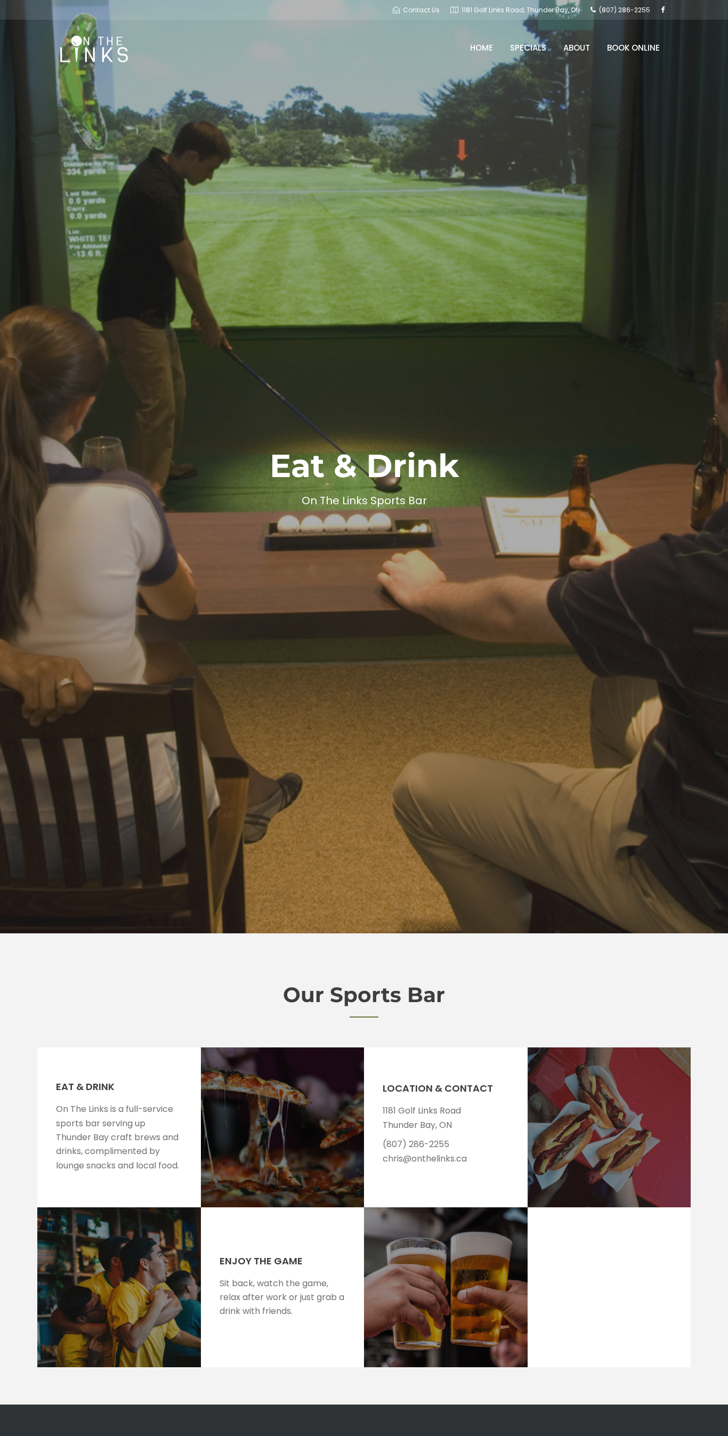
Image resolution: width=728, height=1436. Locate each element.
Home (481, 47)
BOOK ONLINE (633, 47)
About (576, 47)
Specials (528, 47)
